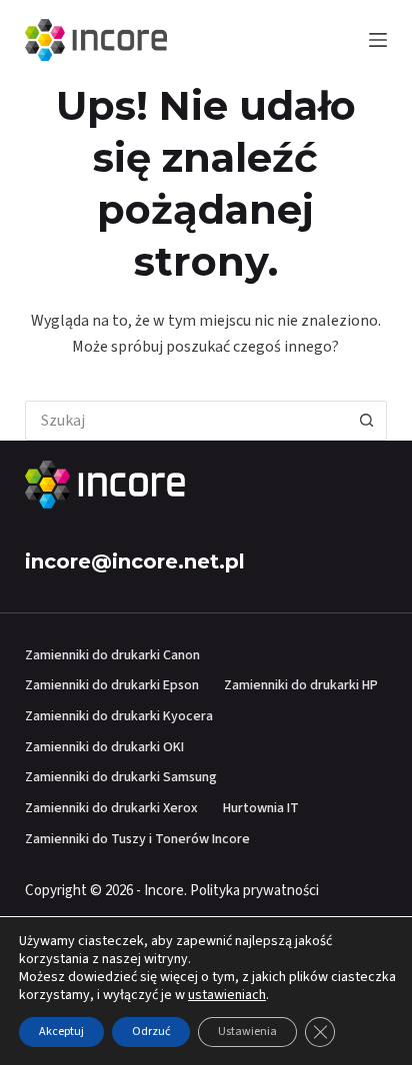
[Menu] (378, 40)
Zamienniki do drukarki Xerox (111, 808)
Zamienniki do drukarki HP (301, 685)
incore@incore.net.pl (135, 561)
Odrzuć (151, 1031)
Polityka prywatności (254, 890)
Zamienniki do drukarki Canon (112, 655)
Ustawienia (247, 1031)
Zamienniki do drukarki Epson (112, 685)
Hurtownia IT (261, 808)
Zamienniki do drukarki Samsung (121, 777)
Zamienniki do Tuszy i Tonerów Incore (137, 839)
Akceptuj (61, 1031)
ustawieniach (227, 995)
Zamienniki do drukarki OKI (104, 747)
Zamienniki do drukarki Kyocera (119, 716)
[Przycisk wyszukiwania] (367, 421)
